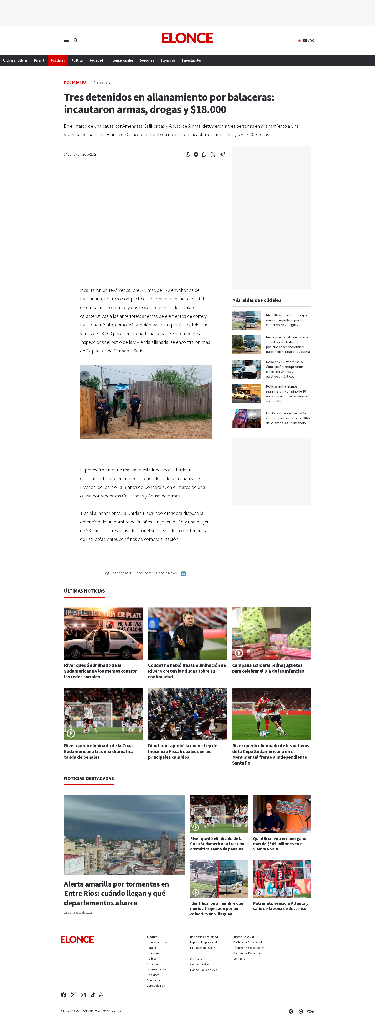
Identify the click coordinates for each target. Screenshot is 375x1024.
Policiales (75, 82)
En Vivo (308, 40)
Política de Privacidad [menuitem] (247, 942)
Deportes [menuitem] (147, 61)
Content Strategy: (290, 1011)
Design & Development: (309, 1011)
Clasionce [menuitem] (196, 959)
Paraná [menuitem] (39, 61)
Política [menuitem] (77, 61)
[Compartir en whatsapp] (187, 154)
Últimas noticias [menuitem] (15, 61)
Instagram (83, 994)
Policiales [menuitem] (58, 61)
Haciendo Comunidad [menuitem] (204, 937)
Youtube (101, 994)
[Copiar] (204, 154)
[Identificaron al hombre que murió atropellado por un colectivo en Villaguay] (246, 320)
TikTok (93, 994)
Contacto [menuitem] (239, 959)
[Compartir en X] (213, 154)
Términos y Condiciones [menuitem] (249, 948)
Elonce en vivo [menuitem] (199, 965)
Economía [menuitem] (168, 61)
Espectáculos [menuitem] (192, 61)
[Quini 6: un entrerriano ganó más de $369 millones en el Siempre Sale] (282, 814)
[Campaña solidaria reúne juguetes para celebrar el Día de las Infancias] (271, 633)
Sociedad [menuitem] (96, 61)
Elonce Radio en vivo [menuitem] (203, 970)
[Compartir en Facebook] (196, 154)
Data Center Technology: (300, 1011)
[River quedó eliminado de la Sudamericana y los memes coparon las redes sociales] (103, 633)
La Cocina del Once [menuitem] (202, 948)
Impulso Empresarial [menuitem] (203, 942)
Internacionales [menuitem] (121, 61)
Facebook (63, 994)
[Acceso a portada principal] (187, 38)
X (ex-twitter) (73, 994)
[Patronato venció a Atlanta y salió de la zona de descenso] (282, 879)
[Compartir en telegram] (222, 154)
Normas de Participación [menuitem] (249, 953)
